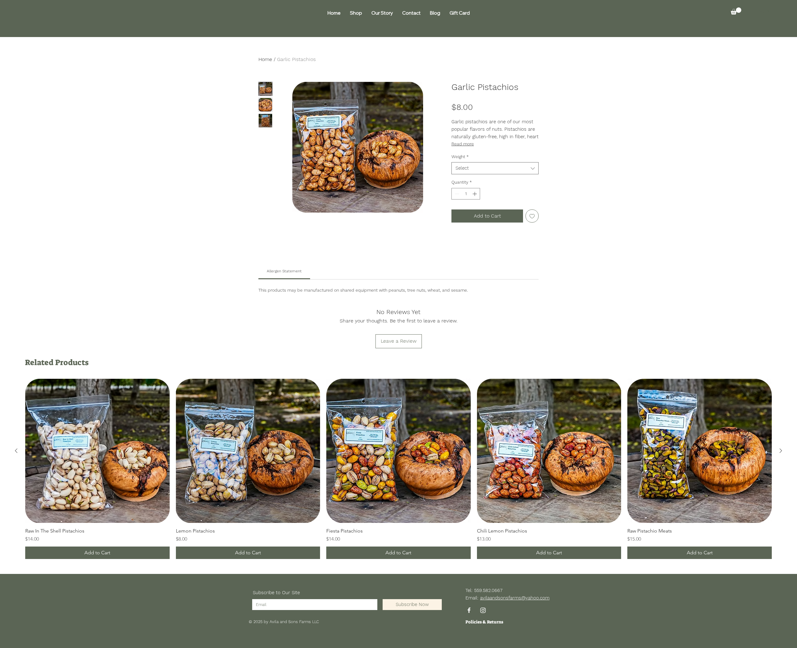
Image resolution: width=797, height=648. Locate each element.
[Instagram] (483, 610)
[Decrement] (456, 193)
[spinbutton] (465, 193)
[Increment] (475, 193)
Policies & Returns (484, 622)
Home (265, 59)
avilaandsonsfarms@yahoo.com (514, 598)
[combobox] (495, 168)
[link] (284, 271)
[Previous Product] (16, 450)
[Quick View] (97, 451)
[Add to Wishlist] (532, 216)
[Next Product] (781, 450)
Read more (462, 143)
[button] (736, 11)
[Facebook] (469, 610)
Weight (460, 156)
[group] (398, 469)
